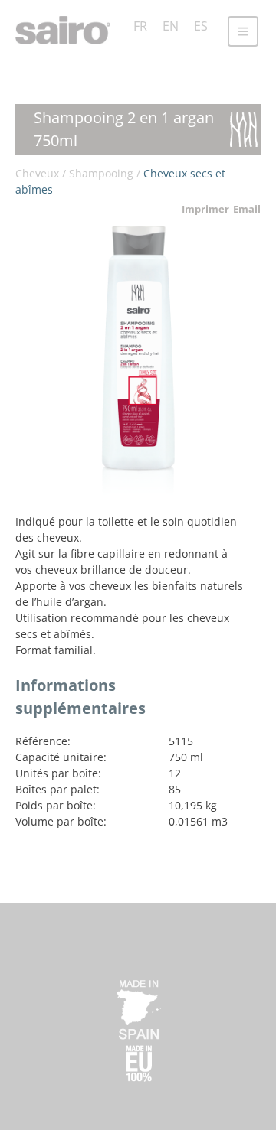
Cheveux (37, 173)
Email (247, 209)
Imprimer (205, 209)
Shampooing (101, 173)
